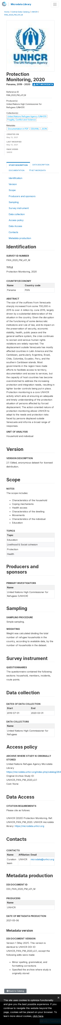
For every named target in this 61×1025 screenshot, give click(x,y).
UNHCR (34, 12)
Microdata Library (21, 4)
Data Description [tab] (40, 165)
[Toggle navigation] (55, 4)
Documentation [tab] (16, 170)
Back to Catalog (16, 991)
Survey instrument (19, 208)
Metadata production (20, 238)
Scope (12, 190)
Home (6, 12)
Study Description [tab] (18, 165)
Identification (15, 178)
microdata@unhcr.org (42, 859)
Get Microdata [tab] (38, 170)
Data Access (15, 226)
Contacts (13, 232)
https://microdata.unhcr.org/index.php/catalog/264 (33, 772)
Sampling (14, 202)
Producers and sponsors (22, 196)
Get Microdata (44, 84)
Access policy (16, 220)
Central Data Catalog (20, 12)
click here (38, 1016)
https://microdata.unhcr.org (29, 826)
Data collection (17, 214)
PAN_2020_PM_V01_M (13, 15)
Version (13, 184)
